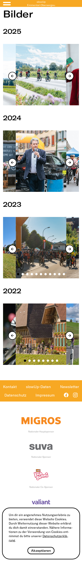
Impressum (45, 395)
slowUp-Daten (38, 386)
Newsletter (69, 386)
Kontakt (10, 386)
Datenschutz (15, 395)
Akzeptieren (41, 550)
